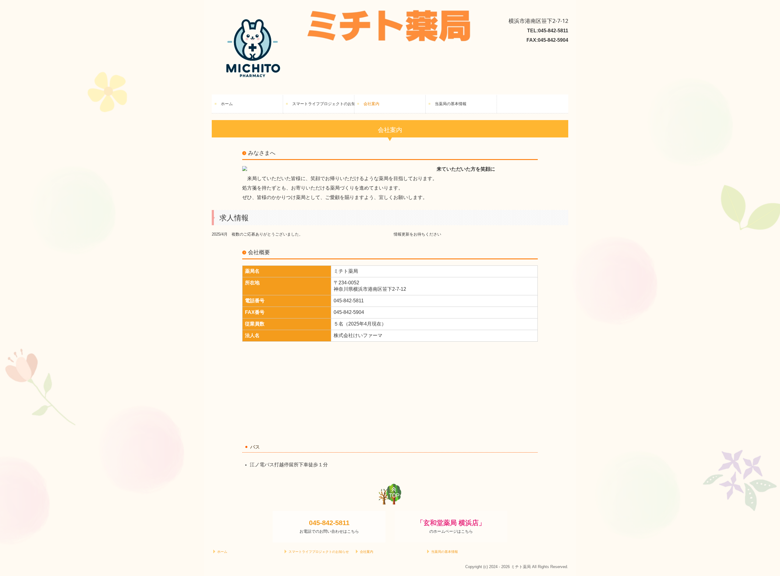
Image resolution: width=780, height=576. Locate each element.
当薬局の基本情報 (450, 103)
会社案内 (371, 103)
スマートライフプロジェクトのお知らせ (323, 103)
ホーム (227, 103)
